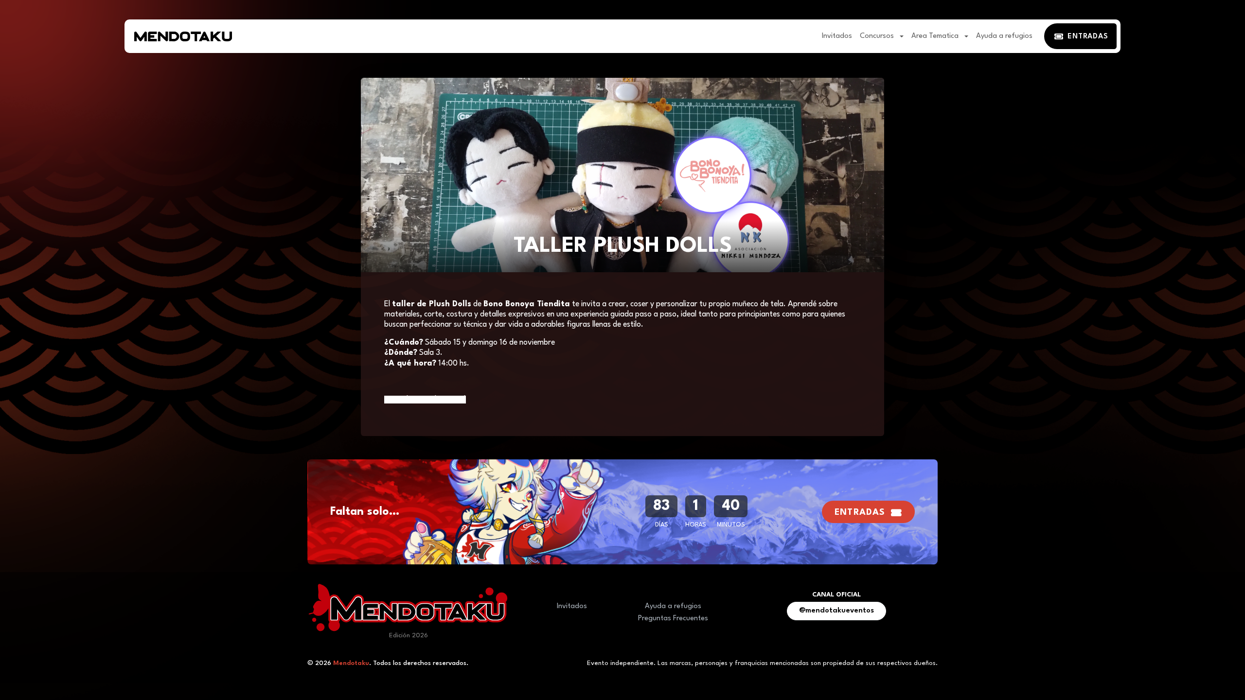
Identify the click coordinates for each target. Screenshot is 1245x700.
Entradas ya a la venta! (425, 399)
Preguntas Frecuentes (673, 618)
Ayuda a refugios (1004, 36)
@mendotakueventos (836, 610)
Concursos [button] (878, 36)
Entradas (860, 512)
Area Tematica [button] (935, 36)
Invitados (837, 36)
